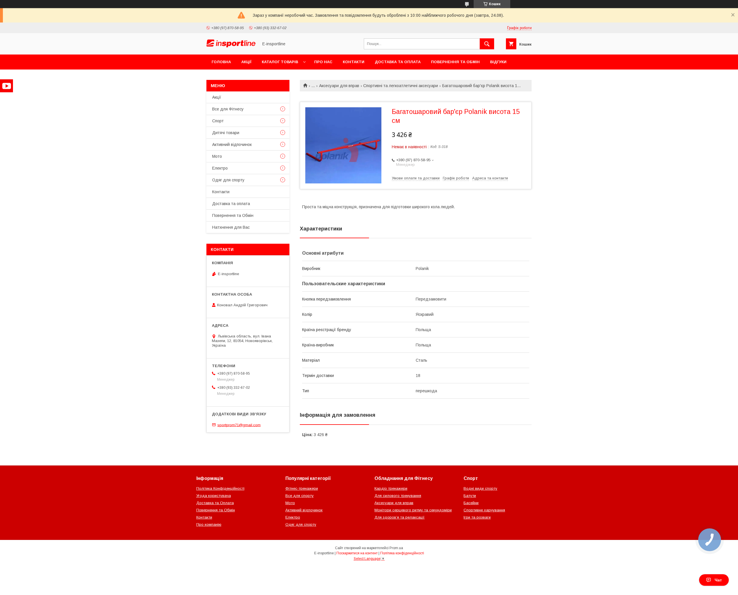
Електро (220, 168)
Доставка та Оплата (215, 503)
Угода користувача (213, 495)
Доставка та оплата (398, 62)
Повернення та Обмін (455, 62)
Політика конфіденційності (402, 553)
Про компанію (208, 524)
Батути (470, 495)
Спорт (218, 121)
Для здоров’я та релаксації (399, 517)
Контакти (353, 62)
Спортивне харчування (484, 510)
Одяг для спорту (228, 180)
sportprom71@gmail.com (239, 425)
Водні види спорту (480, 488)
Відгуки (498, 62)
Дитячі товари (225, 132)
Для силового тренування (397, 495)
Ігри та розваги (477, 517)
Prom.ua (396, 548)
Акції (246, 62)
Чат (718, 580)
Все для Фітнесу (228, 109)
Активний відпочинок (232, 144)
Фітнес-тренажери (301, 488)
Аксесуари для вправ (339, 85)
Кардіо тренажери (390, 488)
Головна (221, 62)
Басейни (471, 503)
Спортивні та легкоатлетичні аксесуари (400, 85)
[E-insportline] (230, 46)
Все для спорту (299, 495)
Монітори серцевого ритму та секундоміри (413, 510)
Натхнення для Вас (231, 227)
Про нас (323, 62)
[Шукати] (487, 43)
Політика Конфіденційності (220, 488)
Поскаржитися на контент (357, 553)
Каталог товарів (280, 62)
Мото (217, 156)
